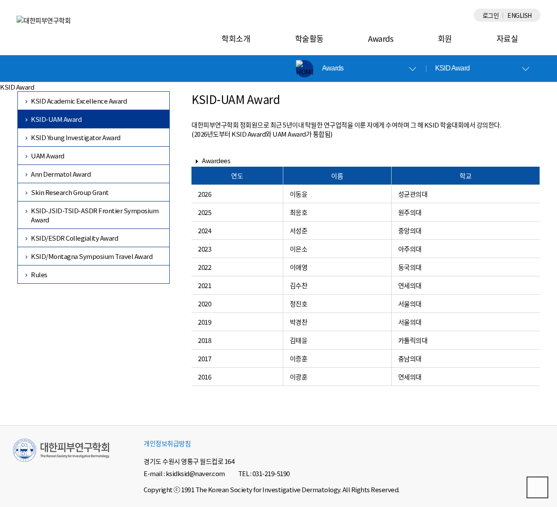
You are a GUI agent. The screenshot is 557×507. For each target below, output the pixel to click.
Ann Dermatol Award (61, 173)
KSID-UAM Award (56, 119)
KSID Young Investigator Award (76, 137)
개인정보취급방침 (167, 443)
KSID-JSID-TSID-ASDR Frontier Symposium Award (94, 215)
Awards (380, 38)
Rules (39, 274)
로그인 (491, 15)
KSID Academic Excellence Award (79, 100)
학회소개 (235, 38)
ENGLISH (519, 15)
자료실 (507, 38)
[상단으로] (537, 487)
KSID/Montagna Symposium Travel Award (91, 256)
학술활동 (309, 38)
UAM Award (47, 155)
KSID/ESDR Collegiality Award (74, 237)
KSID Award (452, 68)
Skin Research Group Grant (70, 192)
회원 (445, 38)
